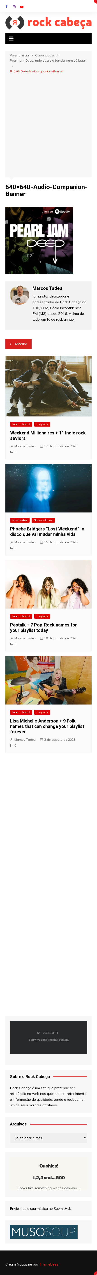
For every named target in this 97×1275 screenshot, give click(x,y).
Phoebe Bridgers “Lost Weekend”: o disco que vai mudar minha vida (47, 531)
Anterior (20, 344)
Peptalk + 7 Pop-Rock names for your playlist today (43, 627)
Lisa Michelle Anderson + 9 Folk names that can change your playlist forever (47, 726)
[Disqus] (48, 823)
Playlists (42, 424)
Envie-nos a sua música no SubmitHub (40, 1208)
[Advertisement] (48, 124)
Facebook (6, 6)
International (21, 424)
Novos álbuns (43, 520)
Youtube (21, 6)
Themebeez (48, 1264)
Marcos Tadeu (25, 446)
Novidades (19, 520)
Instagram (14, 6)
